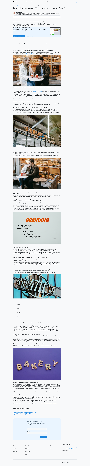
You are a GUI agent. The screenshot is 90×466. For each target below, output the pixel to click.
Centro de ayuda (40, 445)
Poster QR (27, 445)
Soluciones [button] (28, 1)
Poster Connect (27, 451)
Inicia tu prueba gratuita (19, 36)
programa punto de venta (37, 91)
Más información (30, 36)
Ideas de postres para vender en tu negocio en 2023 (24, 415)
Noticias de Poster (16, 452)
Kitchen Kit (27, 452)
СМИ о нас (51, 447)
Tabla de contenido (17, 16)
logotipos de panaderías (47, 403)
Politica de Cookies (37, 464)
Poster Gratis (15, 451)
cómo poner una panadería (34, 19)
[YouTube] (68, 462)
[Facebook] (63, 462)
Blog (17, 5)
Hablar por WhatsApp (70, 448)
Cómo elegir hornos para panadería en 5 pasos (23, 413)
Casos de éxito (46, 1)
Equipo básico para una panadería (20, 411)
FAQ (50, 448)
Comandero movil (28, 447)
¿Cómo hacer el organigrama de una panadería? (23, 414)
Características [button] (21, 1)
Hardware (33, 1)
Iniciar (69, 1)
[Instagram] (65, 462)
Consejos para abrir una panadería (20, 409)
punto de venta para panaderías (29, 53)
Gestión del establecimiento (23, 5)
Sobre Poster (52, 445)
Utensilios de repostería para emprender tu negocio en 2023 (25, 412)
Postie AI (26, 454)
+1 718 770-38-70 (66, 444)
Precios (37, 1)
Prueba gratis (74, 1)
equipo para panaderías (38, 403)
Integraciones (27, 455)
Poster (15, 2)
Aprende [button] (40, 1)
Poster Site (27, 448)
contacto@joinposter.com (66, 450)
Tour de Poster (15, 445)
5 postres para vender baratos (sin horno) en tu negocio (24, 417)
